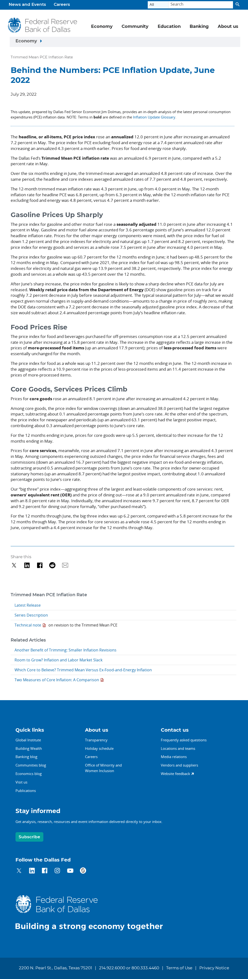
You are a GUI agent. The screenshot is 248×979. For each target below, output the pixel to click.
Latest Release (28, 605)
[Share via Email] (65, 565)
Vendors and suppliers (179, 765)
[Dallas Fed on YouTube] (70, 871)
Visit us (21, 782)
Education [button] (169, 26)
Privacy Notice (214, 968)
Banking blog (26, 756)
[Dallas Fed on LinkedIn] (31, 871)
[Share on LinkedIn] (27, 565)
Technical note (28, 625)
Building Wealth (29, 748)
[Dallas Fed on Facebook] (44, 871)
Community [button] (135, 26)
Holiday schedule (99, 748)
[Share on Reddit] (52, 565)
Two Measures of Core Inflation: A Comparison (57, 679)
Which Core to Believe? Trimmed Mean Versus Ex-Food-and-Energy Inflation (83, 670)
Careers (62, 5)
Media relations (174, 756)
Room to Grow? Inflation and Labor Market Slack (58, 660)
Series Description (31, 615)
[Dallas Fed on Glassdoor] (82, 871)
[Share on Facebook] (39, 565)
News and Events (27, 5)
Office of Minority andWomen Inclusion (103, 768)
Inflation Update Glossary (154, 117)
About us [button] (228, 26)
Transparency (96, 739)
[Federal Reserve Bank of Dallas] (43, 25)
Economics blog (29, 773)
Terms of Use (179, 968)
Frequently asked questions (184, 739)
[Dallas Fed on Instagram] (57, 871)
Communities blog (31, 765)
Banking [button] (199, 26)
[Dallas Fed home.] (93, 913)
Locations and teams (178, 748)
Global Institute (28, 739)
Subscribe (29, 837)
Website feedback (175, 773)
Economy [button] (102, 26)
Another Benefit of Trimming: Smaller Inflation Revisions (65, 650)
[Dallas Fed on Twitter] (19, 871)
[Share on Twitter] (14, 565)
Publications (26, 790)
